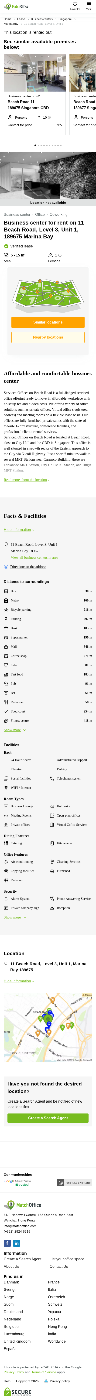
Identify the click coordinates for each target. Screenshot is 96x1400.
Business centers (42, 19)
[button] (61, 60)
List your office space (67, 1259)
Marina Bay (11, 23)
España (10, 1349)
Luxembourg (14, 1334)
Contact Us (59, 1266)
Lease (21, 19)
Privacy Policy (14, 1372)
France (54, 1282)
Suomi (9, 1304)
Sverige (10, 1290)
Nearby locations (48, 337)
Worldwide (57, 1341)
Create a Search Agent (22, 1259)
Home (7, 19)
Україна (54, 1312)
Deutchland (13, 1312)
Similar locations (48, 322)
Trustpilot (10, 1154)
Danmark (11, 1282)
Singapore (65, 19)
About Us (11, 1266)
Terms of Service (43, 1372)
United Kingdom (17, 1341)
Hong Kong (57, 1327)
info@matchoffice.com (20, 1226)
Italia (52, 1290)
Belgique (11, 1327)
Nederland (12, 1319)
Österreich (56, 1297)
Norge (9, 1297)
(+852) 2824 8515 (17, 1231)
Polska (53, 1319)
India (52, 1334)
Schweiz (55, 1304)
